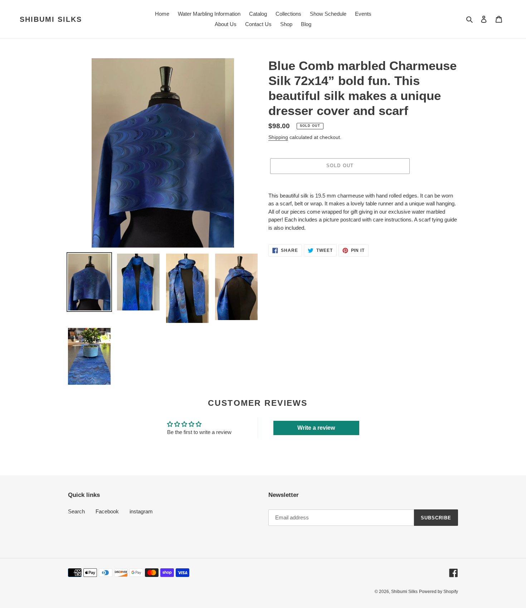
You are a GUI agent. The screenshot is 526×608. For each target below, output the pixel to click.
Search (76, 511)
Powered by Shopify (438, 591)
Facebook (107, 511)
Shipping (278, 137)
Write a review (316, 428)
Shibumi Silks (51, 19)
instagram (141, 511)
